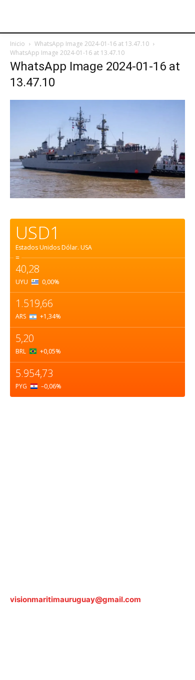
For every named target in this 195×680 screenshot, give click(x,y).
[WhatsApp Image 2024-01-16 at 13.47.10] (97, 195)
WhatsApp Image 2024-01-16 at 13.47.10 (91, 43)
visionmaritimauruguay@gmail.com (75, 599)
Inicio (17, 43)
